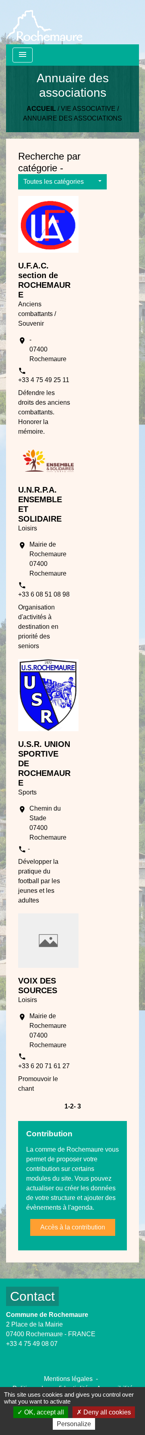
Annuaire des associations (72, 118)
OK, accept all (43, 1412)
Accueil (41, 108)
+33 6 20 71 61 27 (44, 1066)
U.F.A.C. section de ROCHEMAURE (44, 280)
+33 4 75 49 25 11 (43, 379)
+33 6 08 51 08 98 (44, 594)
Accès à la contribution (72, 1227)
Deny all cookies (106, 1412)
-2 (71, 1106)
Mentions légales (68, 1378)
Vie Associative (88, 108)
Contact (32, 1296)
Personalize (74, 1423)
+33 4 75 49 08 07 (32, 1343)
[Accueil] (44, 22)
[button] (62, 181)
